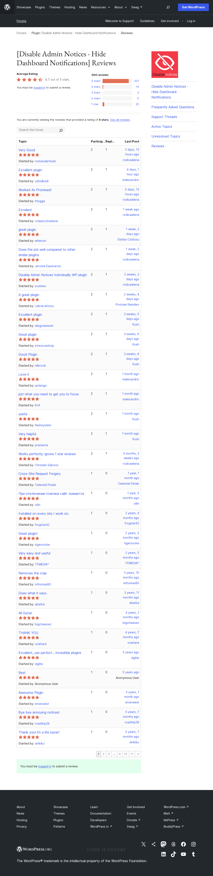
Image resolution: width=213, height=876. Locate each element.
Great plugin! (28, 533)
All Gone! (25, 613)
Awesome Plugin (31, 692)
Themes (59, 813)
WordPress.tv (101, 826)
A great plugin (29, 295)
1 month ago (130, 374)
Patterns (59, 826)
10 (125, 754)
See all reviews (120, 119)
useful (23, 414)
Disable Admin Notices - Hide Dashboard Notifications (79, 33)
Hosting (22, 820)
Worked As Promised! (35, 190)
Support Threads (164, 117)
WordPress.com (176, 807)
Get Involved (136, 807)
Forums (21, 21)
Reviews (157, 146)
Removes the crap (33, 573)
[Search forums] (61, 130)
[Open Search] (168, 7)
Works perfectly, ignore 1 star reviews (47, 454)
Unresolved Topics (165, 136)
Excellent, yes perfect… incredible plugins (50, 653)
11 (132, 754)
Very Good (27, 150)
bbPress (171, 820)
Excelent (25, 210)
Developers (98, 820)
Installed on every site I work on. (44, 513)
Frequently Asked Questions (172, 107)
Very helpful (27, 434)
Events (131, 813)
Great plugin (28, 334)
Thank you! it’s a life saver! (39, 732)
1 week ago (131, 209)
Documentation (100, 813)
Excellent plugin (30, 170)
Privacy (22, 826)
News (20, 813)
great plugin (27, 229)
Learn (94, 807)
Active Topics (161, 126)
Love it (24, 374)
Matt (168, 813)
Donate (134, 820)
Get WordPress (193, 7)
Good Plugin (28, 354)
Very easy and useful (34, 553)
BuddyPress (174, 826)
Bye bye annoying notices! (39, 712)
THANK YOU (28, 633)
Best (22, 673)
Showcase (60, 807)
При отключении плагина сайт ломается (51, 493)
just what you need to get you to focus (49, 394)
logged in (39, 87)
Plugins (58, 820)
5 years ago (131, 652)
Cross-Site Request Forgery (40, 474)
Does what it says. (33, 593)
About (21, 807)
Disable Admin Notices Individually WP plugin (53, 275)
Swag (132, 826)
